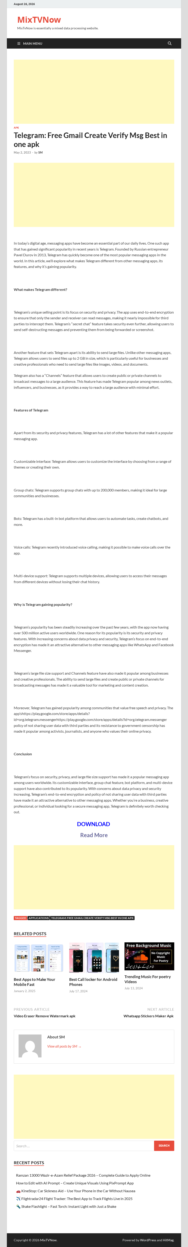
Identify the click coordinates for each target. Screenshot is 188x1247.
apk (16, 127)
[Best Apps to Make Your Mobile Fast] (39, 959)
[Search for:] (94, 1146)
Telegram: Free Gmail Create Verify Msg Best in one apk (92, 918)
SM (40, 152)
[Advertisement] (94, 92)
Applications (39, 918)
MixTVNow (39, 19)
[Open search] (169, 43)
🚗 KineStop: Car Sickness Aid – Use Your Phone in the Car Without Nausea (75, 1191)
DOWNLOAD (94, 824)
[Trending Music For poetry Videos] (149, 958)
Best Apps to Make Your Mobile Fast (34, 982)
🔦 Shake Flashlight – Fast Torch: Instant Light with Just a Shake (66, 1206)
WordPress (148, 1240)
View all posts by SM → (64, 1046)
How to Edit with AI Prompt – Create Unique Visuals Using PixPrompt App (75, 1183)
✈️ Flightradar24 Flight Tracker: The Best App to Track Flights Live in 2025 (74, 1198)
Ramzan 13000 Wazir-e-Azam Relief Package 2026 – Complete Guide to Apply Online (83, 1175)
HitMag (168, 1240)
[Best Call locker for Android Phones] (94, 959)
